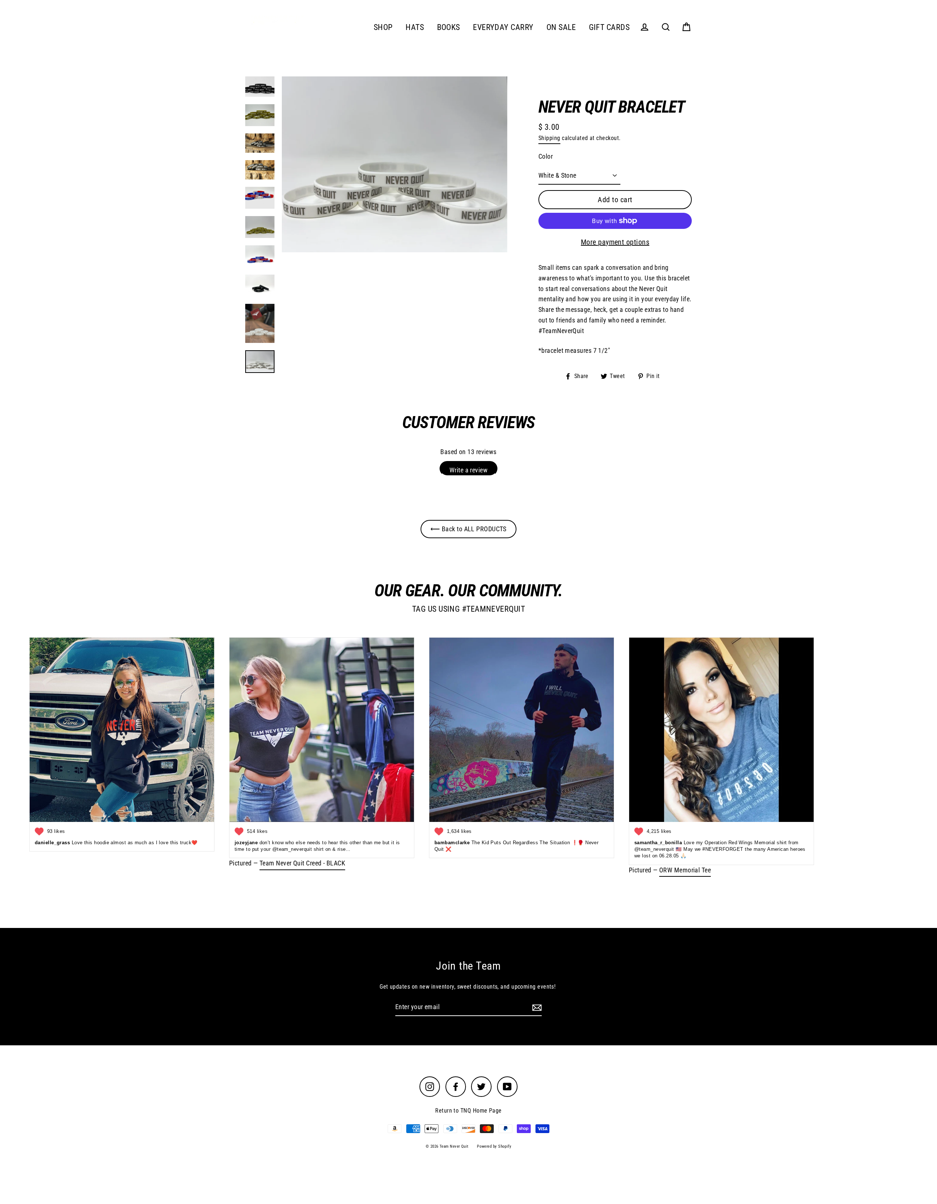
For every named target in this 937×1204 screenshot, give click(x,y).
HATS (415, 27)
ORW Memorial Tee (685, 870)
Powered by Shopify (494, 1146)
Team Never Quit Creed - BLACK (302, 863)
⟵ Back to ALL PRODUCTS (468, 529)
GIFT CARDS (609, 27)
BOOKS (448, 27)
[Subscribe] (536, 1007)
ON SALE (561, 27)
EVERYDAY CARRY (503, 27)
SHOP (383, 27)
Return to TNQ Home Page (468, 1110)
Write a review (468, 470)
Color (545, 156)
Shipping (549, 138)
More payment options (615, 242)
